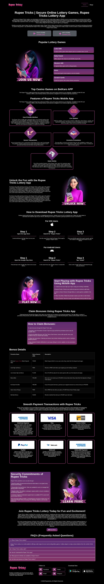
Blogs (91, 5)
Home (84, 5)
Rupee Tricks (18, 361)
